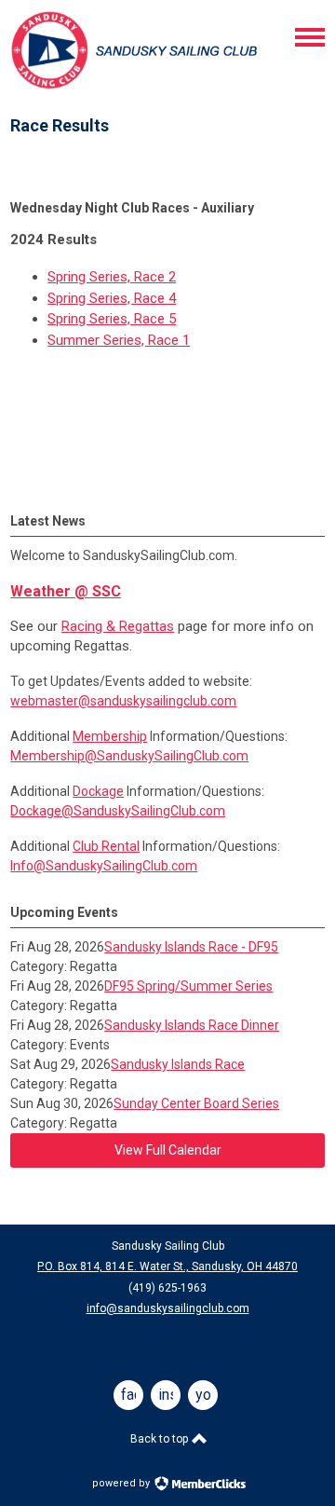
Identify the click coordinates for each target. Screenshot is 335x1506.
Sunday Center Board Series (196, 1103)
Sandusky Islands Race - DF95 (191, 946)
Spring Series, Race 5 (111, 318)
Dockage (98, 791)
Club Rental (106, 846)
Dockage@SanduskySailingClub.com (117, 810)
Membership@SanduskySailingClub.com (129, 755)
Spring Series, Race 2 (111, 276)
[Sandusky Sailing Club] (135, 86)
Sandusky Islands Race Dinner (191, 1025)
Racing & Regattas (117, 626)
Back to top (160, 1438)
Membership (110, 736)
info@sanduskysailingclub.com (168, 1308)
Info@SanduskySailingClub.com (103, 865)
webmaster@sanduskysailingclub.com (123, 700)
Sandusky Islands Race (178, 1064)
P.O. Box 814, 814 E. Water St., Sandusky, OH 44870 (167, 1266)
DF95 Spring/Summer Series (188, 986)
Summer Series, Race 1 (118, 340)
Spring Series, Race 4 (111, 298)
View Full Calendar (167, 1150)
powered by (122, 1483)
